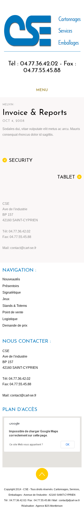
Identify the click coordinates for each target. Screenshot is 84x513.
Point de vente (12, 312)
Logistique (10, 319)
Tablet (69, 177)
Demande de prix (14, 325)
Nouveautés (11, 279)
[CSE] (41, 50)
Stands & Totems (14, 305)
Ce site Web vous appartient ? (26, 444)
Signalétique (11, 292)
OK (67, 444)
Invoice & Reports (34, 113)
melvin (7, 104)
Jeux (5, 299)
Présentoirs (10, 286)
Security (17, 160)
